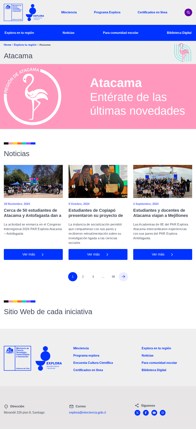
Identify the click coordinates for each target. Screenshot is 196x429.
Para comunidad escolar (120, 32)
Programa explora (86, 355)
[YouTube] (154, 413)
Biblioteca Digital (179, 32)
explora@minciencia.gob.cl (87, 412)
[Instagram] (163, 413)
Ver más (28, 254)
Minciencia (69, 12)
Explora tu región (25, 44)
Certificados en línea (152, 12)
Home (7, 44)
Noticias (68, 32)
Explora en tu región (19, 32)
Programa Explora (107, 12)
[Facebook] (146, 413)
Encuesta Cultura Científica (93, 362)
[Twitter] (137, 413)
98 (113, 276)
